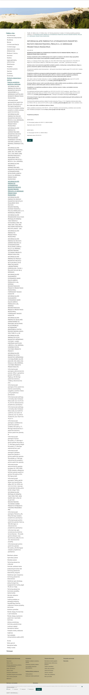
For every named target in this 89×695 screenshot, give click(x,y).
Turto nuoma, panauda (12, 676)
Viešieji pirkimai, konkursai (32, 671)
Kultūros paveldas (12, 609)
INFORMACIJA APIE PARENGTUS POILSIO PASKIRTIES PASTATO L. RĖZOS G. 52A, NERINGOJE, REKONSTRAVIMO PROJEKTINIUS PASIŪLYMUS (16, 120)
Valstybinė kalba (12, 645)
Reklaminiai (31, 689)
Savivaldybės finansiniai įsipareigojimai (31, 667)
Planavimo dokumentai (12, 672)
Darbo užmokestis (11, 668)
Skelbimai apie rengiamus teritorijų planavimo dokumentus (15, 577)
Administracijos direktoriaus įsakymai (50, 663)
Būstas (9, 42)
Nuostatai (9, 661)
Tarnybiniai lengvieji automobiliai (14, 674)
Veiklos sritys (11, 33)
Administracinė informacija (13, 658)
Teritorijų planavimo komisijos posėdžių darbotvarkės (13, 591)
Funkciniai (16, 689)
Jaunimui (9, 55)
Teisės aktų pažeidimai (49, 674)
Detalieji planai (12, 560)
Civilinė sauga (11, 47)
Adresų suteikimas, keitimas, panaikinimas (14, 623)
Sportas (9, 71)
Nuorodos (65, 661)
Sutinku (38, 689)
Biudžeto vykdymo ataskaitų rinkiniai (32, 661)
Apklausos (9, 678)
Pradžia (28, 33)
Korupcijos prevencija (68, 658)
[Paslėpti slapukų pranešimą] (82, 687)
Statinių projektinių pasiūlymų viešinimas (14, 83)
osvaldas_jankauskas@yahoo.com (61, 79)
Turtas (9, 641)
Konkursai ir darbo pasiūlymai (32, 676)
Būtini (9, 689)
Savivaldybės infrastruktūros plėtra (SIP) (15, 636)
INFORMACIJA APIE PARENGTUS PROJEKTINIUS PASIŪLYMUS (13, 234)
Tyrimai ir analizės (48, 672)
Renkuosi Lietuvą (12, 53)
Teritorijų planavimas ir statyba (14, 79)
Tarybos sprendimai (48, 666)
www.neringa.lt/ (73, 94)
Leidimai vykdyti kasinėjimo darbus (13, 627)
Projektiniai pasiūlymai (33, 114)
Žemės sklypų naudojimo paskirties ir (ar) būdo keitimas (15, 618)
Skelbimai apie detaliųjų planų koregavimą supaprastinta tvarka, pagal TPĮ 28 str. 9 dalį (15, 584)
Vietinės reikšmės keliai (14, 566)
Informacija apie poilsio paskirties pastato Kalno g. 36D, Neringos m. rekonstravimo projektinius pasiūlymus (16, 524)
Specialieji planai (12, 558)
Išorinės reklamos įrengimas (12, 596)
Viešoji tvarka (11, 647)
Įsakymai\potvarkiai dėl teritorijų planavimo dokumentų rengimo (14, 570)
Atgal (30, 140)
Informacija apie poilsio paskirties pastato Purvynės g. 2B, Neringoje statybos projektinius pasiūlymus (15, 548)
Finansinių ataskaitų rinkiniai (32, 664)
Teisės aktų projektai (49, 668)
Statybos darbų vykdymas (15, 630)
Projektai (9, 66)
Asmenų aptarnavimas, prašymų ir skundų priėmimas (14, 665)
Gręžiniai (10, 633)
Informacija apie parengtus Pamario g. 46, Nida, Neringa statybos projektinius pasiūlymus (15, 515)
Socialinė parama (12, 69)
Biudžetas (10, 40)
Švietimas (10, 76)
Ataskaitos (28, 658)
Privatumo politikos (10, 687)
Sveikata (9, 73)
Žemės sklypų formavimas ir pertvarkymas (15, 613)
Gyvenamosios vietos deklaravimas (13, 50)
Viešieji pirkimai (29, 674)
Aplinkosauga (11, 35)
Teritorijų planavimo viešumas (13, 563)
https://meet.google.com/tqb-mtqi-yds (55, 109)
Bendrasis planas (12, 555)
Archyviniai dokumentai (14, 38)
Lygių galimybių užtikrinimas (12, 61)
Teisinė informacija (49, 658)
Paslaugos (10, 651)
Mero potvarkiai (48, 676)
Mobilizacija (10, 64)
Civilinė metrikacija (13, 44)
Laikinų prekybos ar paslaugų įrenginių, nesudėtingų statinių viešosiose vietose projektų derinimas (15, 603)
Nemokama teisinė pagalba (50, 661)
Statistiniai (23, 689)
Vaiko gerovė (11, 643)
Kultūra (9, 58)
